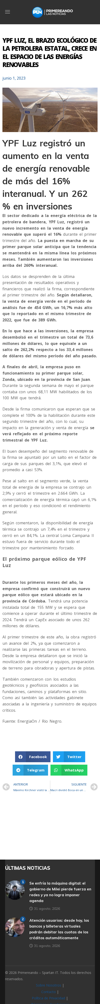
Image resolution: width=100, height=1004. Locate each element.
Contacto (48, 991)
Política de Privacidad (48, 998)
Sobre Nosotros (48, 985)
